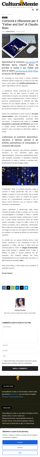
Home (3, 14)
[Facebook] (4, 288)
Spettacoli (10, 14)
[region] (20, 442)
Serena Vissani (10, 31)
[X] (8, 288)
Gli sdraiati (30, 62)
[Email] (22, 288)
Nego (20, 453)
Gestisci (20, 447)
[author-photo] (20, 307)
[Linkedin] (17, 288)
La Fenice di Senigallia (27, 71)
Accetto (20, 442)
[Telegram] (26, 288)
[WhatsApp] (13, 288)
